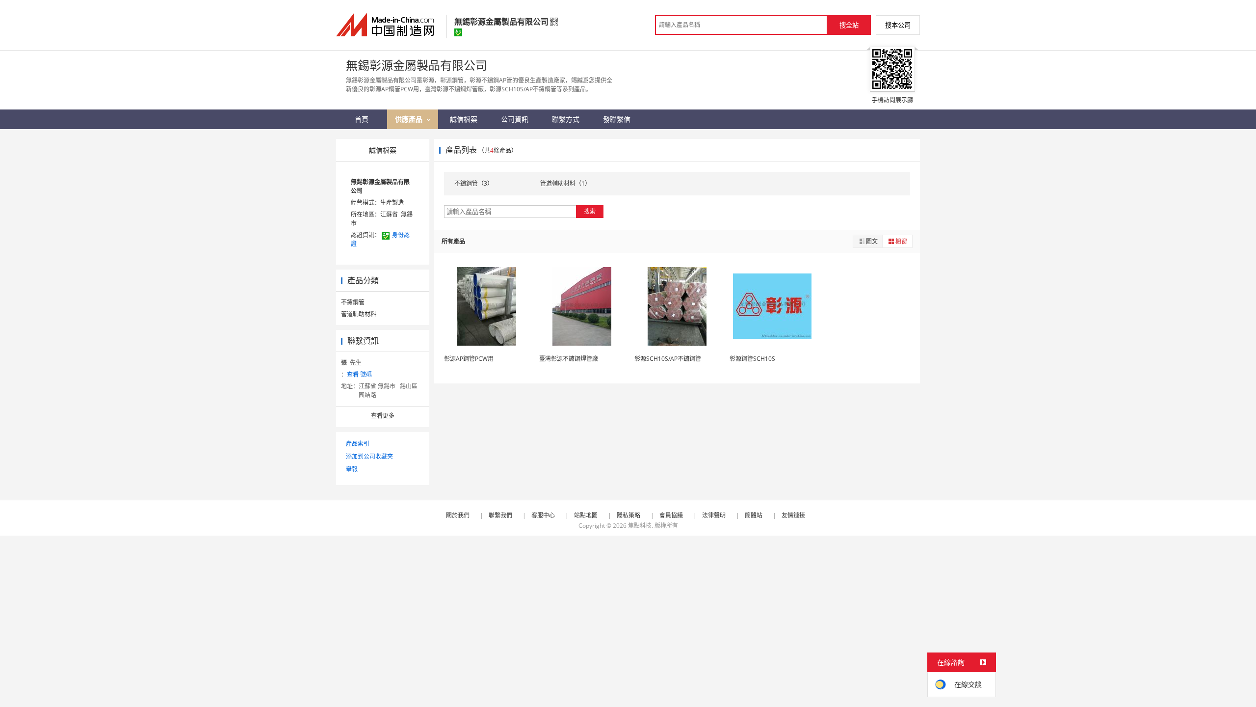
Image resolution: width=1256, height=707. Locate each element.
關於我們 (458, 515)
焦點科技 (640, 525)
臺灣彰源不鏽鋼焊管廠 (568, 358)
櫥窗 (901, 241)
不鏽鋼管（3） (473, 183)
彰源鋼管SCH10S (752, 358)
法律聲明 (714, 515)
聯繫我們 (500, 515)
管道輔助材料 (358, 314)
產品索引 (357, 443)
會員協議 (671, 515)
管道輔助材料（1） (565, 183)
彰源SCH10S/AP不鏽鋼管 (667, 358)
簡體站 (753, 515)
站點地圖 (586, 515)
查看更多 (382, 415)
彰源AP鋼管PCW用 (469, 358)
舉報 (352, 469)
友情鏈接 (793, 515)
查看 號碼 (359, 374)
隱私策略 (628, 515)
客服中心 (543, 515)
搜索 (590, 211)
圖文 (872, 241)
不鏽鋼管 (353, 302)
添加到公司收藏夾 (369, 456)
